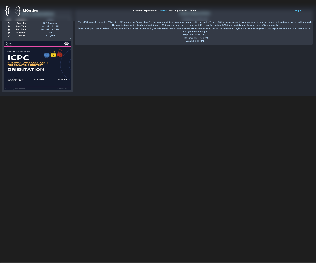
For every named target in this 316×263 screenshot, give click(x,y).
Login (298, 10)
